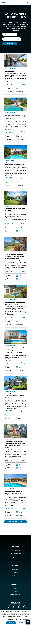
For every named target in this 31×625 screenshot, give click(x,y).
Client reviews (15, 576)
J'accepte (11, 622)
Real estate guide (15, 594)
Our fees (15, 572)
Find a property (15, 550)
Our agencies (15, 588)
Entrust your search (15, 553)
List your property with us (15, 557)
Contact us (15, 569)
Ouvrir (23, 84)
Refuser (21, 622)
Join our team (15, 591)
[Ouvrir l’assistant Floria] (28, 622)
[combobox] (10, 34)
